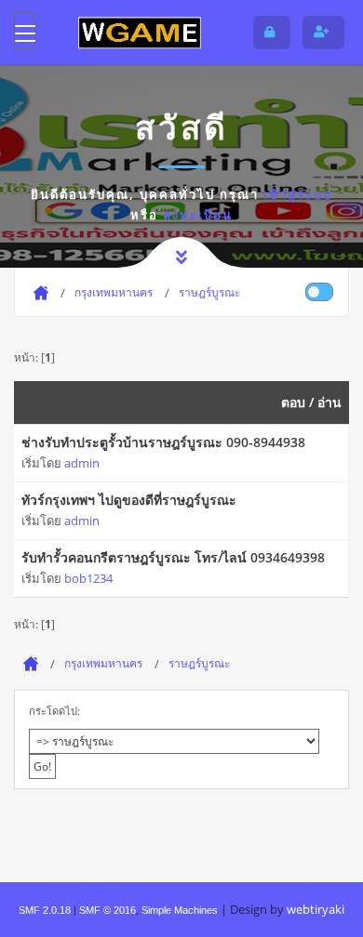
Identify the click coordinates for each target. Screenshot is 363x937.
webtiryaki (315, 909)
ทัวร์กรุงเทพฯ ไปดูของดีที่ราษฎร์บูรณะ (128, 499)
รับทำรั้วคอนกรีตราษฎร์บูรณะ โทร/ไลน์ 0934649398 (173, 557)
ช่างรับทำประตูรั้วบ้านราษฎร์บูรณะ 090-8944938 (163, 442)
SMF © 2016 (107, 910)
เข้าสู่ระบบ (297, 194)
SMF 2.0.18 (45, 910)
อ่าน (329, 402)
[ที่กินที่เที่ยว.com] (139, 32)
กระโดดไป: (54, 711)
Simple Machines (179, 910)
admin (82, 463)
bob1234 (88, 578)
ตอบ (293, 402)
